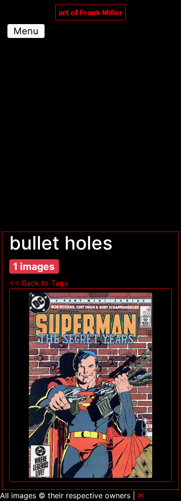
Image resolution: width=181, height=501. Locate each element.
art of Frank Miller (90, 12)
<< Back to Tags (38, 283)
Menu (26, 31)
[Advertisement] (90, 136)
